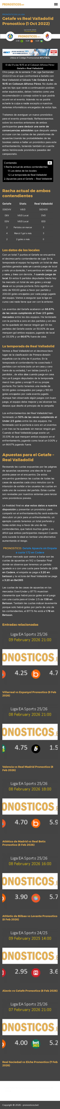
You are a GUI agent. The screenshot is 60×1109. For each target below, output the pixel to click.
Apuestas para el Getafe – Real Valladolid (29, 178)
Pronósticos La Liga (13, 14)
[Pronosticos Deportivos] (13, 4)
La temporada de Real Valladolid (29, 174)
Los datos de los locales (24, 170)
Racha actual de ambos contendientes (27, 166)
